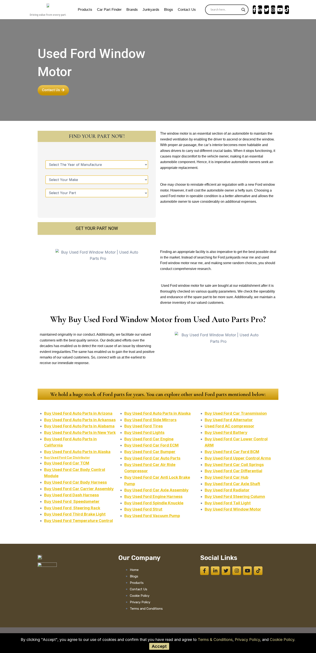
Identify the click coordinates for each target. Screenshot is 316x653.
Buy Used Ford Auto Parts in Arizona (78, 413)
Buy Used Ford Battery (226, 432)
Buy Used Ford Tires (143, 426)
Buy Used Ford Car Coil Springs (234, 464)
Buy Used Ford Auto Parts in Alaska (77, 451)
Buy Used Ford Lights (144, 432)
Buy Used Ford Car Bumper (149, 451)
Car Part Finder (109, 10)
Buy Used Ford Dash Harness (71, 495)
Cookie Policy (282, 639)
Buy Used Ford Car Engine (148, 439)
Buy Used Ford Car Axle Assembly (156, 490)
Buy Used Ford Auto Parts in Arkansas (80, 420)
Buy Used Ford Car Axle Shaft (232, 484)
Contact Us (187, 10)
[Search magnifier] (243, 10)
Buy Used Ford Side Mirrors (150, 420)
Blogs (168, 10)
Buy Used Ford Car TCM (66, 463)
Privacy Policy (247, 639)
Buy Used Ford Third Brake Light (75, 514)
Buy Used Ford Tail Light (228, 503)
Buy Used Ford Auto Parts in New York (80, 432)
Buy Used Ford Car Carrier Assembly (79, 488)
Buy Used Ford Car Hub (226, 477)
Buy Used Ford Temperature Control (78, 520)
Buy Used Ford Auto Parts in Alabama (79, 426)
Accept (159, 646)
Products (85, 10)
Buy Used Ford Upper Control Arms (238, 458)
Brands (132, 10)
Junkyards (151, 10)
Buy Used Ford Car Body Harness (75, 482)
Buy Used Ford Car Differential (233, 471)
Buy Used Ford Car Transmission (236, 413)
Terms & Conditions (215, 639)
